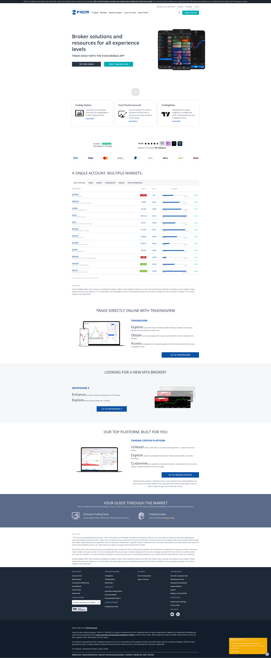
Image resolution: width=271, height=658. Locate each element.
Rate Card (101, 655)
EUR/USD (75, 194)
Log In (196, 7)
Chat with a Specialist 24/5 (179, 576)
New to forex (169, 518)
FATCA (145, 655)
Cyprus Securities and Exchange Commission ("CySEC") (115, 635)
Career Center (76, 590)
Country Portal (77, 576)
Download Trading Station (113, 591)
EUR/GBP (75, 243)
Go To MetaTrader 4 (112, 409)
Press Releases (76, 586)
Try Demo (189, 7)
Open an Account (143, 579)
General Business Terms (90, 655)
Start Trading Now (119, 64)
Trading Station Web (111, 607)
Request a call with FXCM (166, 7)
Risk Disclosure (91, 628)
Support (180, 7)
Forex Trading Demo (144, 576)
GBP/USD (75, 201)
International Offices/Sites (80, 583)
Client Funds (76, 593)
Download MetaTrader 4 (113, 598)
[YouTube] (172, 614)
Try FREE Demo (86, 64)
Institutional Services (177, 579)
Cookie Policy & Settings (178, 602)
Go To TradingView (180, 355)
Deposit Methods (176, 586)
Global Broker (76, 579)
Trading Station (110, 579)
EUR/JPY (75, 249)
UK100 (74, 215)
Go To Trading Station (180, 475)
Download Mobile (111, 595)
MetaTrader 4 (109, 583)
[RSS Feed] (178, 614)
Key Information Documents (115, 655)
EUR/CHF (75, 236)
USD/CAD (75, 263)
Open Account (191, 13)
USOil (74, 222)
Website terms (76, 655)
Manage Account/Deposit (178, 583)
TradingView (109, 576)
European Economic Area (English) (84, 602)
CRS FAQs (151, 655)
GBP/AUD (75, 256)
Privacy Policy (175, 605)
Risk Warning (137, 655)
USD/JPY (75, 208)
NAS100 (74, 270)
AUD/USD (75, 229)
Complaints (129, 655)
